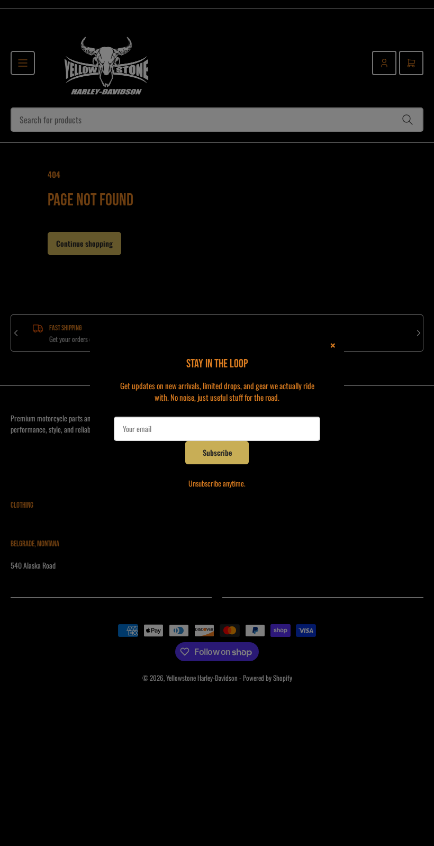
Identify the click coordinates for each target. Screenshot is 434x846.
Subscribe (217, 452)
